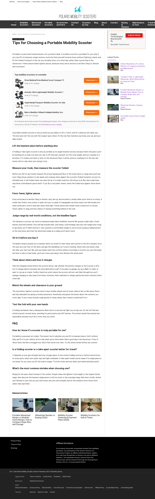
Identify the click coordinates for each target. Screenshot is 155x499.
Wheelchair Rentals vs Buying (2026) (45, 416)
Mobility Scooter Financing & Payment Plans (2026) (67, 417)
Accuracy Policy (35, 487)
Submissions (88, 487)
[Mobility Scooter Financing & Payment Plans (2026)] (68, 400)
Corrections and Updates (74, 487)
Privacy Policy (16, 441)
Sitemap (11, 1)
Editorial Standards (21, 487)
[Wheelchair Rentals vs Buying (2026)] (45, 400)
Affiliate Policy (99, 487)
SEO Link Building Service (54, 471)
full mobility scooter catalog (51, 124)
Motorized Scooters (36, 24)
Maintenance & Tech (138, 24)
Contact (114, 23)
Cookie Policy (47, 476)
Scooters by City (86, 24)
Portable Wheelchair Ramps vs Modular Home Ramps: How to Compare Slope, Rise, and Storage (22, 420)
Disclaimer (57, 476)
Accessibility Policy (112, 487)
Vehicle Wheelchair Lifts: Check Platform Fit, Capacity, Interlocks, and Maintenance (133, 66)
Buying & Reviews (125, 25)
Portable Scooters (49, 24)
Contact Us (75, 24)
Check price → (91, 80)
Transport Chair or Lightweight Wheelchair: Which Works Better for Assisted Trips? (132, 79)
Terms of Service (35, 476)
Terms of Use (16, 444)
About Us (104, 24)
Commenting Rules (127, 487)
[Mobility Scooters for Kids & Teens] (91, 400)
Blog (61, 1)
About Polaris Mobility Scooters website (45, 1)
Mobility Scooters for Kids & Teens (90, 416)
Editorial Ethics (47, 487)
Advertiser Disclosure (37, 481)
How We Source (59, 487)
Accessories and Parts (62, 24)
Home (13, 25)
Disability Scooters (24, 24)
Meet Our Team (43, 492)
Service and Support (23, 1)
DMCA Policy (67, 476)
